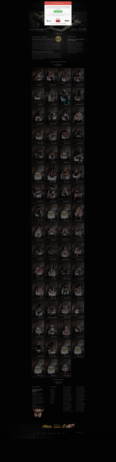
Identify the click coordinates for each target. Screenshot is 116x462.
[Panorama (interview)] (58, 21)
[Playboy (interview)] (49, 21)
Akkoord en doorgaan (58, 11)
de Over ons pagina (63, 23)
